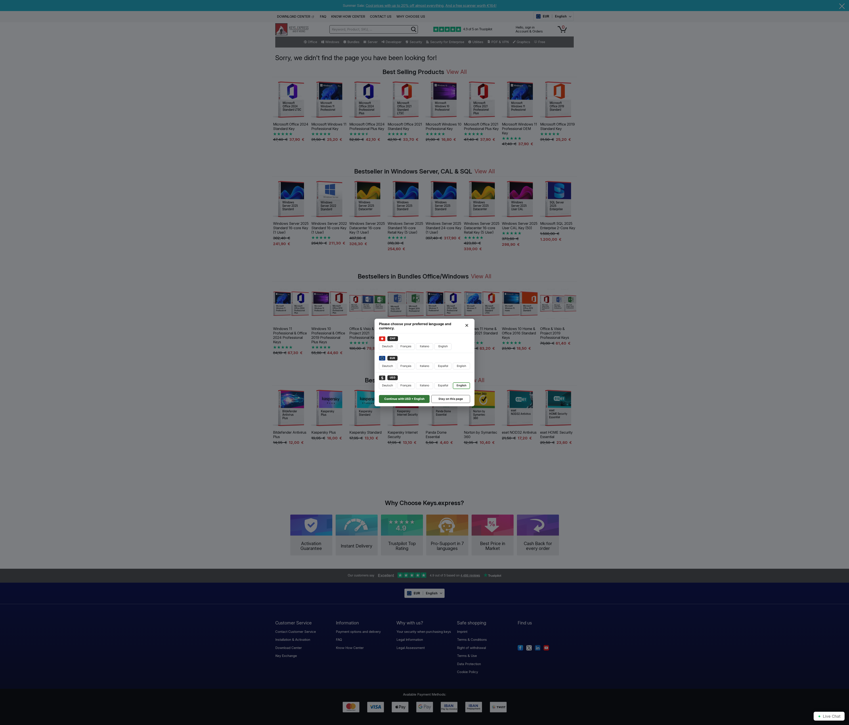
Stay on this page (450, 399)
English (443, 346)
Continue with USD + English (404, 399)
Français (405, 346)
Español (443, 366)
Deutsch (387, 346)
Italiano (424, 346)
